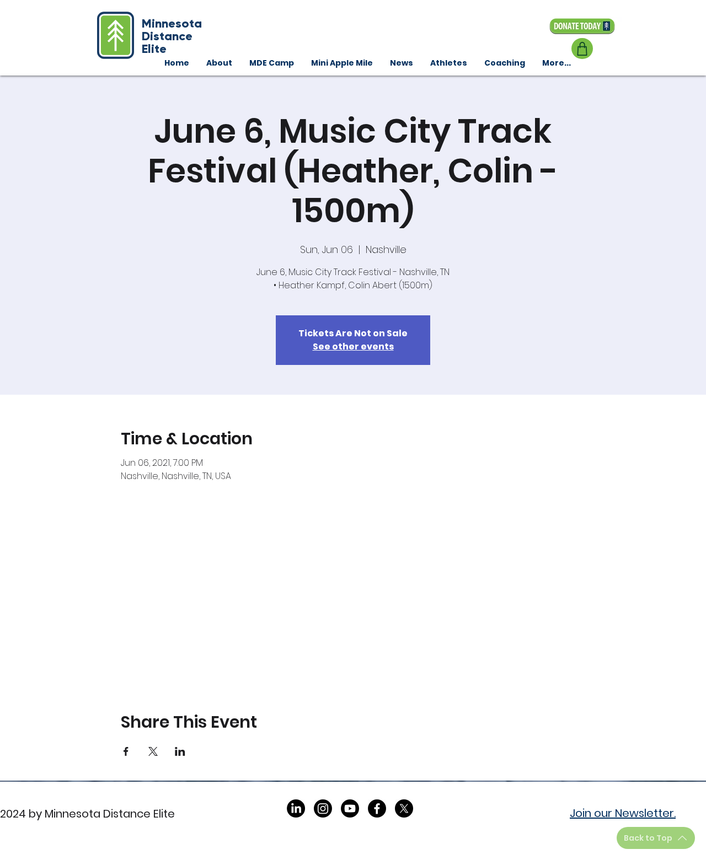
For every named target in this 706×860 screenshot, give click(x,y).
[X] (404, 808)
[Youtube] (350, 808)
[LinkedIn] (296, 808)
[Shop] (582, 48)
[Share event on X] (153, 751)
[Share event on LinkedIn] (180, 751)
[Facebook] (377, 808)
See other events (353, 346)
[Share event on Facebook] (126, 751)
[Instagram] (323, 808)
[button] (504, 62)
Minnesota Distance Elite (172, 36)
